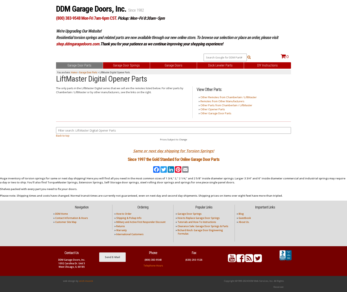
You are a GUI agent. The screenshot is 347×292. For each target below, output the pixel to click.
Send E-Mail (112, 257)
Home (74, 72)
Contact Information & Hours (71, 218)
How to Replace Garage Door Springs (199, 218)
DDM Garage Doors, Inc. (92, 9)
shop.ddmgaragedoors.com (77, 43)
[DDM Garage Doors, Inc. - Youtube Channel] (232, 260)
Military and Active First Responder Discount (140, 222)
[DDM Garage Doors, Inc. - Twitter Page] (258, 260)
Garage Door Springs (190, 213)
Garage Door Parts (88, 72)
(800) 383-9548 (153, 259)
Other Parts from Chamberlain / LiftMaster (226, 105)
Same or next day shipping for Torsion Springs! (173, 150)
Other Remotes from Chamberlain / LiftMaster (228, 97)
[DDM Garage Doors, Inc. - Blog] (249, 260)
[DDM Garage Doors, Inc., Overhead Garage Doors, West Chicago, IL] (286, 261)
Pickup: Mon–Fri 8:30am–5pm (141, 18)
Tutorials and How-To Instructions (197, 222)
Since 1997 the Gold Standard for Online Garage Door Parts (173, 159)
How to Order (124, 213)
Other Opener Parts (212, 109)
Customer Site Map (66, 222)
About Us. (244, 222)
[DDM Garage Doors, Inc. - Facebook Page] (241, 260)
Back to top (62, 135)
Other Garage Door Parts (215, 113)
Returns (120, 226)
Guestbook (245, 218)
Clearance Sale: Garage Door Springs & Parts (203, 226)
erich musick (86, 281)
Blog (241, 213)
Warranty (121, 230)
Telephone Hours (153, 265)
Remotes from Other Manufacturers (222, 101)
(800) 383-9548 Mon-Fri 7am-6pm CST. (86, 18)
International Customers (130, 234)
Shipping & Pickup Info (129, 218)
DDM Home (61, 213)
